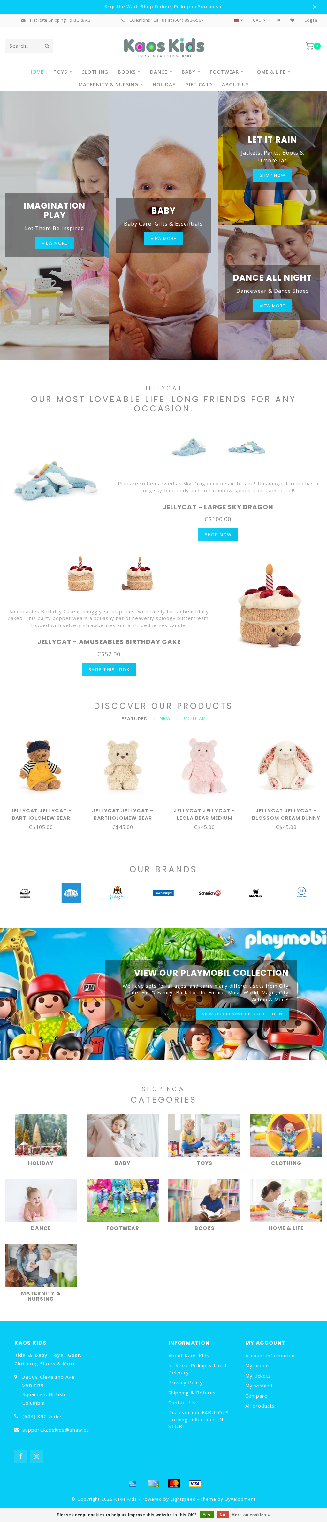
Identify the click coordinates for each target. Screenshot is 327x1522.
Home (36, 71)
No (222, 1515)
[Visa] (195, 1483)
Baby (188, 71)
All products (260, 1405)
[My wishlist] (292, 20)
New (165, 718)
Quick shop (44, 808)
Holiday (164, 84)
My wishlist (259, 1385)
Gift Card (198, 84)
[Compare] (278, 20)
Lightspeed (183, 1499)
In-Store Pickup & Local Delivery (197, 1368)
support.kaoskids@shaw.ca (55, 1429)
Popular (193, 718)
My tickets (258, 1375)
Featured (134, 718)
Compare (256, 1396)
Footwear (224, 71)
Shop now (272, 175)
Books (127, 71)
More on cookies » (251, 1515)
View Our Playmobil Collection (242, 1014)
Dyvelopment (240, 1499)
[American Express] (133, 1483)
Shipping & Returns (192, 1392)
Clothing (94, 71)
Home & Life (269, 71)
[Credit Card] (153, 1483)
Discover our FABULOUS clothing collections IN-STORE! (198, 1419)
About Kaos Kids (188, 1355)
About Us (235, 84)
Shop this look (109, 669)
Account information (270, 1355)
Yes (206, 1515)
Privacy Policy (185, 1382)
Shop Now (218, 535)
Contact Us (182, 1402)
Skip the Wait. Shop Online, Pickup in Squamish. (163, 7)
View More (54, 243)
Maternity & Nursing (108, 84)
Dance (158, 71)
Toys (60, 71)
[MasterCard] (174, 1483)
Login (310, 20)
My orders (258, 1365)
